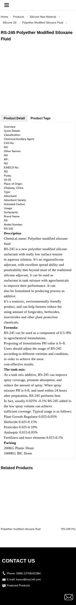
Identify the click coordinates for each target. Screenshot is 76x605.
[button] (6, 5)
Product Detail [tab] (14, 118)
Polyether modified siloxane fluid (21, 528)
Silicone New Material (43, 16)
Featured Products (18, 585)
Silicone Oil (9, 22)
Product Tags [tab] (40, 118)
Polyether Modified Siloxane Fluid (42, 22)
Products (18, 16)
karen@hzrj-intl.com (28, 579)
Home (4, 16)
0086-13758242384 (28, 573)
